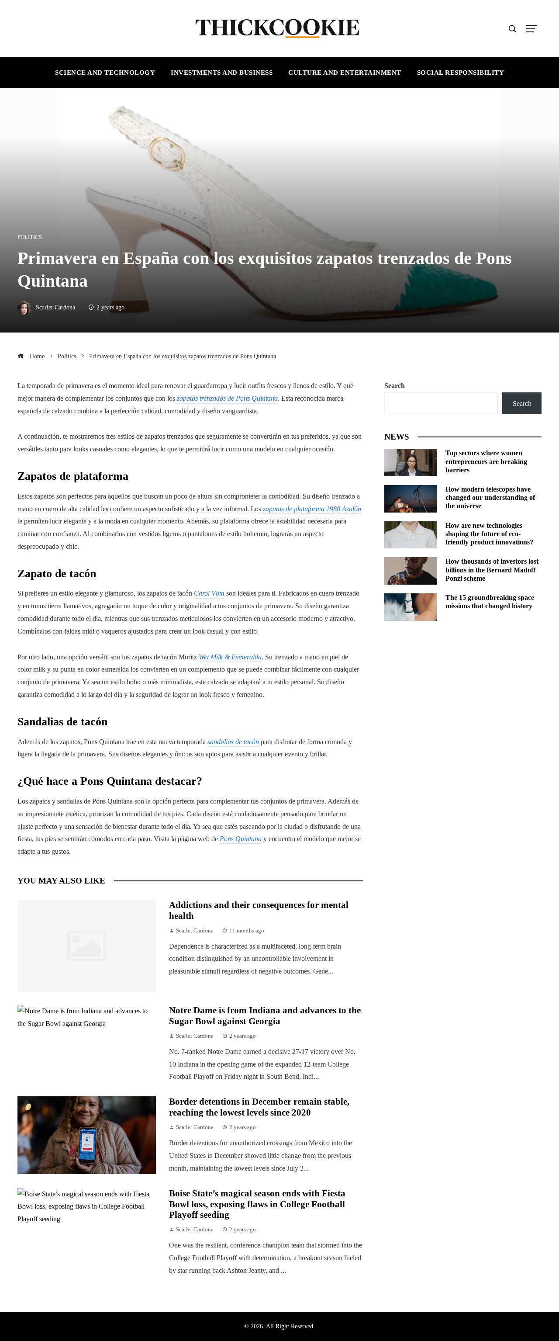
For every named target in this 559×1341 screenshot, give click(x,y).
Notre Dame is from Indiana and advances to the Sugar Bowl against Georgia (265, 1015)
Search (394, 385)
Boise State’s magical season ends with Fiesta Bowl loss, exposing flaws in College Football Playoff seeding (257, 1204)
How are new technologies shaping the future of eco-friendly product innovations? (489, 534)
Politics (29, 237)
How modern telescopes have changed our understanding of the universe (490, 497)
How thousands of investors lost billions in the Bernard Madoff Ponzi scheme (491, 570)
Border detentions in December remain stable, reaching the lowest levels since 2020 (259, 1106)
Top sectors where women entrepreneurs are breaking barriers (486, 461)
